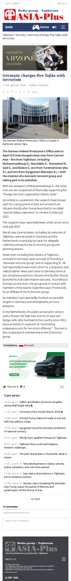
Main (9, 27)
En (15, 3)
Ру (6, 3)
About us (10, 559)
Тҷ (11, 3)
